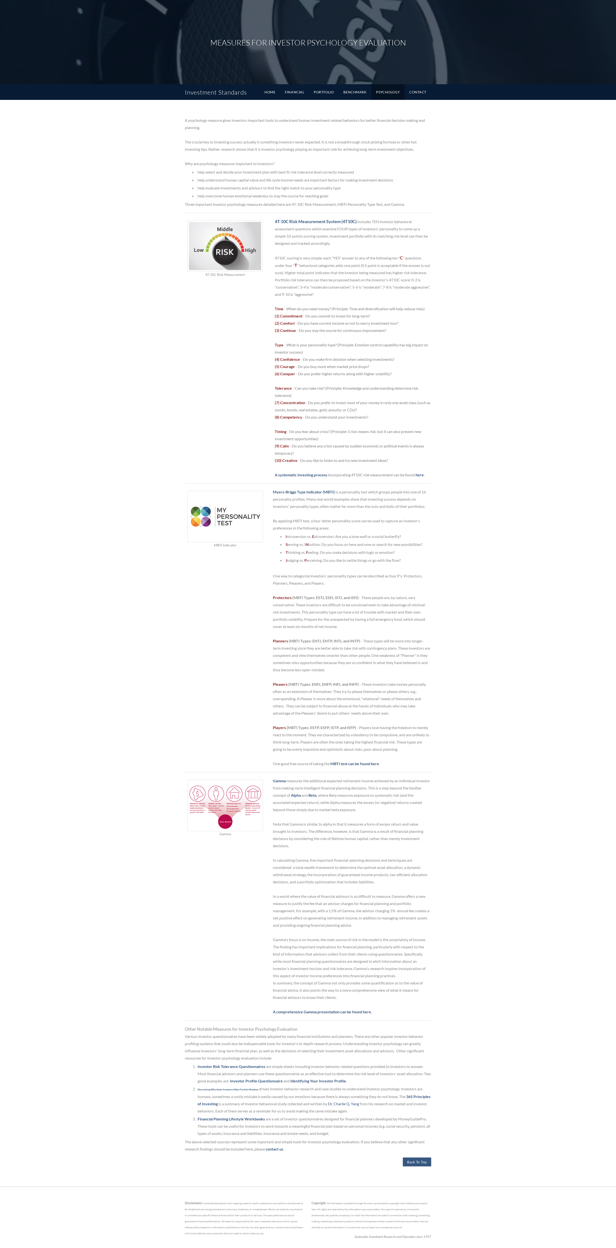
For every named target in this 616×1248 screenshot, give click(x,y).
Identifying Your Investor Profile (318, 1081)
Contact (417, 92)
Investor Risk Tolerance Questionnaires (231, 1066)
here (420, 474)
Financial (294, 92)
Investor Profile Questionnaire (256, 1081)
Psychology (388, 92)
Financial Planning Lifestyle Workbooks (231, 1119)
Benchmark (354, 92)
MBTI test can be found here (354, 763)
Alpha (296, 795)
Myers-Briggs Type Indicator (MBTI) (304, 492)
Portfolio (324, 92)
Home (269, 92)
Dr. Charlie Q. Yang (343, 1103)
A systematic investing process (301, 474)
